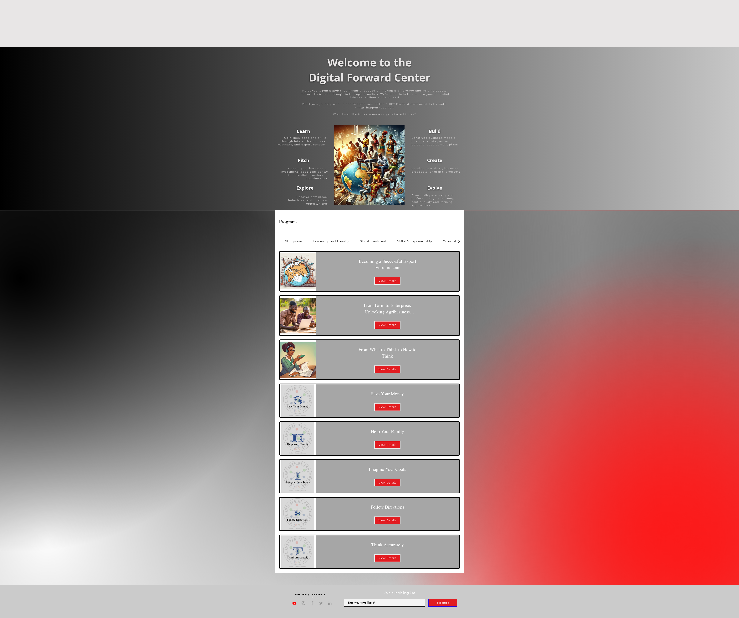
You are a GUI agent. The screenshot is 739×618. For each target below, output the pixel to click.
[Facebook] (312, 603)
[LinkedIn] (330, 603)
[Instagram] (303, 603)
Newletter (319, 596)
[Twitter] (321, 603)
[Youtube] (294, 603)
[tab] (293, 241)
